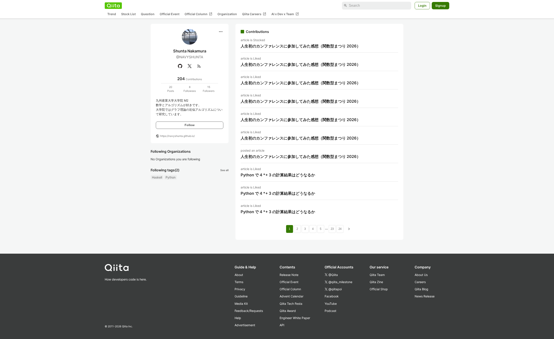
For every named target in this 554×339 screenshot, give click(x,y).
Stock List (128, 14)
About (239, 275)
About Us (421, 275)
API (282, 325)
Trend (111, 14)
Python (171, 177)
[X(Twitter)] (189, 66)
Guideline (241, 296)
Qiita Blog (421, 289)
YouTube (331, 303)
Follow (190, 125)
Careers (420, 282)
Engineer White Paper (295, 318)
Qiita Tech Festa (291, 303)
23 (332, 228)
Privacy (240, 289)
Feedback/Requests (249, 311)
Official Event (169, 14)
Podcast (330, 311)
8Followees (190, 88)
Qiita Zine (376, 282)
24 (339, 228)
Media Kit (241, 303)
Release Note (289, 275)
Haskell (157, 177)
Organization (227, 14)
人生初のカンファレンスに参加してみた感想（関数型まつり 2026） (301, 46)
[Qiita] (113, 5)
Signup (440, 5)
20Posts (170, 88)
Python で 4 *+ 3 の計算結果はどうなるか (278, 175)
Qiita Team (377, 275)
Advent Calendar (291, 296)
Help (238, 318)
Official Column (198, 14)
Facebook (332, 296)
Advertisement (245, 325)
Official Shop (379, 289)
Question (148, 14)
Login (422, 5)
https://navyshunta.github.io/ (177, 136)
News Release (425, 296)
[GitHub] (180, 66)
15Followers (208, 88)
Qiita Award (288, 311)
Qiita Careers (254, 14)
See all (224, 170)
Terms (239, 282)
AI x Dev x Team (285, 14)
